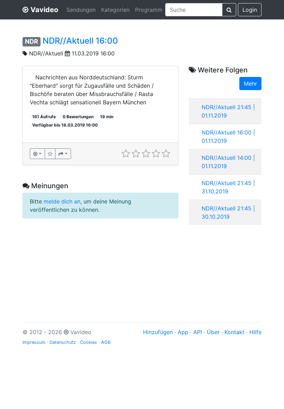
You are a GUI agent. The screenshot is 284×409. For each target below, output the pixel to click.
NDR (31, 41)
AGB (105, 342)
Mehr (250, 83)
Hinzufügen (158, 332)
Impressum (34, 342)
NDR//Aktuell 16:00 (80, 41)
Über (213, 332)
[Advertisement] (225, 265)
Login (249, 9)
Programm (148, 9)
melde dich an (62, 201)
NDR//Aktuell (46, 53)
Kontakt (234, 332)
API (197, 332)
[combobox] (193, 9)
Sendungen (81, 9)
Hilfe (255, 332)
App (183, 332)
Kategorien (115, 9)
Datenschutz (63, 342)
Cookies (88, 342)
